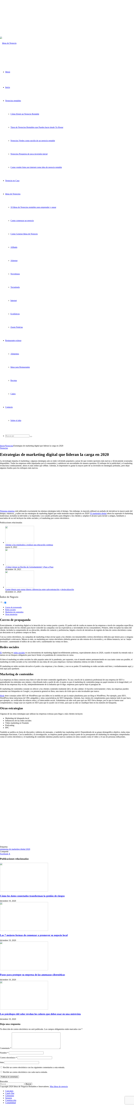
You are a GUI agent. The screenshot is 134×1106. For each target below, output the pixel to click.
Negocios (9, 446)
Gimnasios (9, 1096)
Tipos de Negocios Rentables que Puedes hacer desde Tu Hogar (36, 127)
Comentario (5, 1048)
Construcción (10, 1100)
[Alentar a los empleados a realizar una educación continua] (19, 542)
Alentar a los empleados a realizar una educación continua (29, 545)
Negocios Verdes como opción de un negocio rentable (32, 141)
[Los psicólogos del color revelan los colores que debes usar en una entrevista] (24, 1009)
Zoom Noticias (16, 327)
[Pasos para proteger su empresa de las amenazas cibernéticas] (24, 969)
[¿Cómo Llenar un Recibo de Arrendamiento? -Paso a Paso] (19, 565)
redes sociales (19, 653)
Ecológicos (15, 314)
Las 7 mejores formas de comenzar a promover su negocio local (34, 935)
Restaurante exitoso (13, 340)
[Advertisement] (67, 18)
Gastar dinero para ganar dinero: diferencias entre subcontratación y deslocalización (39, 589)
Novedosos (15, 274)
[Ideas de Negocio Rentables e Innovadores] (12, 56)
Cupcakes (9, 1091)
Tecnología (15, 287)
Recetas (13, 380)
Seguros (8, 1098)
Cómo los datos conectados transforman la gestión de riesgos (32, 896)
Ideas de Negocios (12, 194)
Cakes (13, 394)
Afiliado (13, 247)
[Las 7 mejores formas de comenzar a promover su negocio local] (24, 930)
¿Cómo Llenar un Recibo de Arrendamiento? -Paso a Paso (29, 567)
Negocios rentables (13, 101)
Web (2, 1062)
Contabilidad (10, 1103)
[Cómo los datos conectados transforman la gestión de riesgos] (24, 891)
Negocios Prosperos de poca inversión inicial (29, 154)
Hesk (2, 696)
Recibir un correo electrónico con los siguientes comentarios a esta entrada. (34, 1067)
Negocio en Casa (12, 180)
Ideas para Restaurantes (20, 367)
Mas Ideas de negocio (59, 1086)
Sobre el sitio (15, 420)
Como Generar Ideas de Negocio (24, 234)
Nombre (4, 1053)
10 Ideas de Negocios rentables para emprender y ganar (33, 207)
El (1, 653)
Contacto (9, 407)
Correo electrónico (8, 1057)
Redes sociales (10, 610)
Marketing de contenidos (14, 612)
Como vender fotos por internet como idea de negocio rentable (36, 167)
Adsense (14, 260)
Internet (13, 300)
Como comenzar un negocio (22, 220)
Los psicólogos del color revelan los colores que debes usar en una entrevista (40, 1014)
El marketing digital (98, 513)
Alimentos (14, 354)
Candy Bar (9, 1093)
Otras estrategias (11, 614)
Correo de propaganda (13, 607)
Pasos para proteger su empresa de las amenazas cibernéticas (32, 974)
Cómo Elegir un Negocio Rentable (24, 114)
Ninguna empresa (7, 511)
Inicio (7, 87)
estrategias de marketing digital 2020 (15, 849)
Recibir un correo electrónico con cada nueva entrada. (25, 1072)
